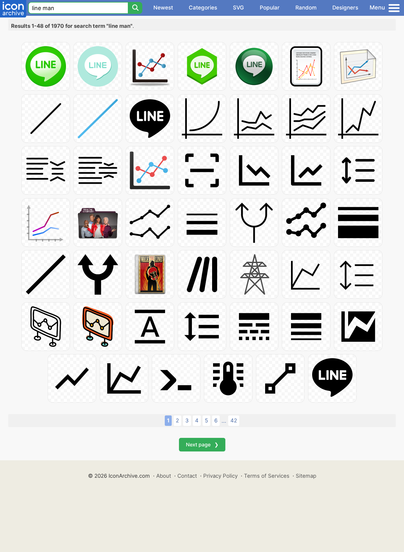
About (163, 476)
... (224, 421)
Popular (270, 7)
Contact (187, 476)
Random (306, 7)
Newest (163, 7)
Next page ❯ (202, 444)
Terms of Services (266, 476)
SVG (238, 7)
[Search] (135, 8)
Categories (203, 7)
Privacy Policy (220, 476)
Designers (345, 7)
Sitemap (306, 476)
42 (233, 420)
